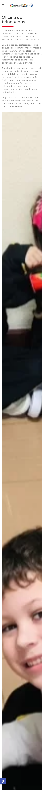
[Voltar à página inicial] (22, 5)
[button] (3, 5)
